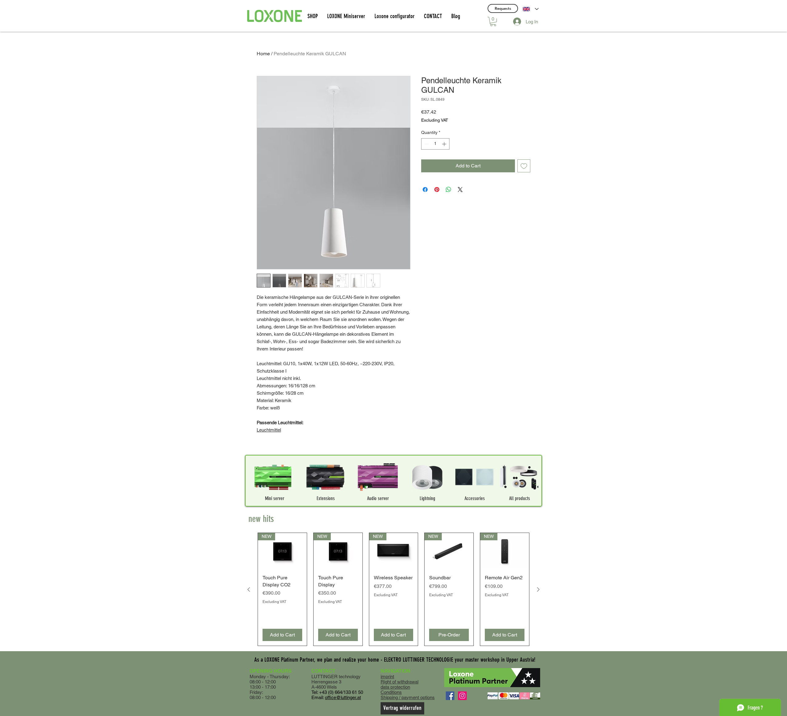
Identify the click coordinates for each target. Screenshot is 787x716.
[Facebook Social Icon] (450, 695)
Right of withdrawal (399, 681)
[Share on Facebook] (425, 189)
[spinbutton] (435, 144)
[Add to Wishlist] (523, 165)
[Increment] (445, 144)
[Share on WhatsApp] (448, 189)
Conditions (391, 692)
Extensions (326, 498)
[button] (493, 21)
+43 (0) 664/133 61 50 (341, 692)
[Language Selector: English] (530, 9)
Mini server (274, 498)
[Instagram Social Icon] (462, 695)
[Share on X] (460, 189)
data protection (395, 687)
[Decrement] (426, 144)
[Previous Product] (248, 589)
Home (263, 54)
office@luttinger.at (343, 697)
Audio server (378, 498)
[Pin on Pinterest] (437, 189)
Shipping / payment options (408, 697)
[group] (393, 589)
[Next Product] (538, 589)
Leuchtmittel (269, 429)
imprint (387, 676)
